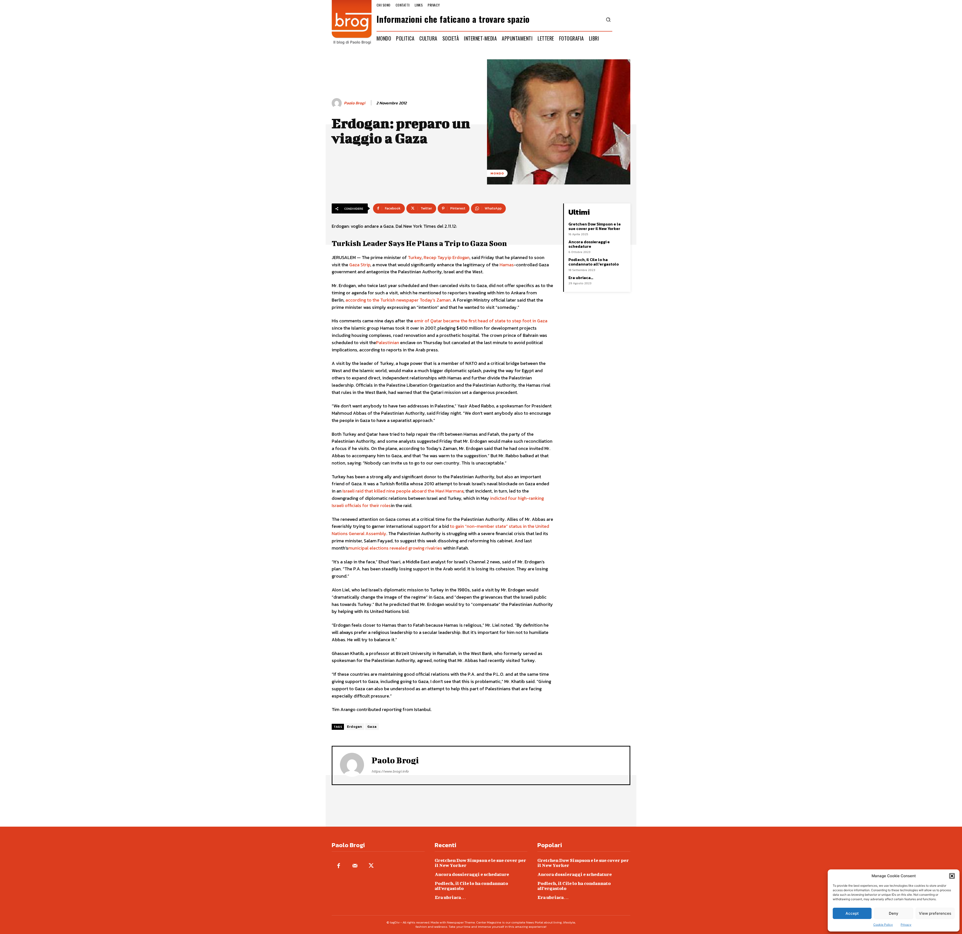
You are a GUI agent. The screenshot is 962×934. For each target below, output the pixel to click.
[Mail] (355, 866)
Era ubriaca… (580, 278)
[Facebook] (338, 866)
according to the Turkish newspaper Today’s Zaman (398, 300)
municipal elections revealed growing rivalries (395, 548)
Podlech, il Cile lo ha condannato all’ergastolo (593, 262)
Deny (893, 913)
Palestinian (387, 342)
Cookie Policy (883, 924)
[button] (951, 875)
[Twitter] (371, 866)
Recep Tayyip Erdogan (446, 257)
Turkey (415, 257)
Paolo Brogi (354, 103)
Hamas (507, 264)
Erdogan (354, 726)
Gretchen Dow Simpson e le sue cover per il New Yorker (594, 226)
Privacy (906, 924)
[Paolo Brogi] (337, 103)
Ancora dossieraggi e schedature (589, 244)
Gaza (372, 726)
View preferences (935, 913)
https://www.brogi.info (390, 771)
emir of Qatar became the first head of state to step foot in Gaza (480, 320)
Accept (852, 913)
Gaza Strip (359, 264)
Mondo (497, 173)
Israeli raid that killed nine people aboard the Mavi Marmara (402, 491)
